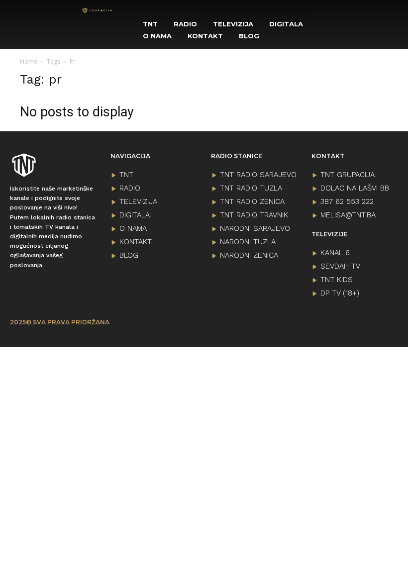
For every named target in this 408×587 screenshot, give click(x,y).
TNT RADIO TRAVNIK (254, 214)
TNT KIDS (336, 279)
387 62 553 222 (347, 201)
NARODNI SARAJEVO (255, 228)
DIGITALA (134, 214)
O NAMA (133, 228)
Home (28, 61)
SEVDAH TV (340, 266)
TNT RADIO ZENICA (252, 201)
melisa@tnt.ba (348, 214)
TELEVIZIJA (138, 201)
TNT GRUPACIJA (347, 174)
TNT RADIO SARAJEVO (258, 174)
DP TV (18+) (339, 293)
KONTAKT (135, 241)
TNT (126, 174)
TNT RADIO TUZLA (251, 188)
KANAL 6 (335, 252)
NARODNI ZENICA (249, 255)
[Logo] (97, 10)
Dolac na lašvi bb (354, 188)
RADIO (129, 188)
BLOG (128, 255)
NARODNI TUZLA (248, 241)
